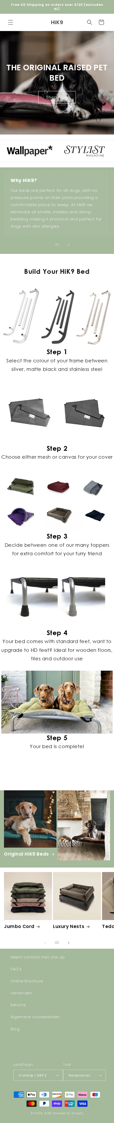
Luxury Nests (68, 926)
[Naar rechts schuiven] (68, 245)
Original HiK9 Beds (26, 854)
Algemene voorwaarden (35, 1017)
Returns (18, 1005)
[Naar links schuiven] (45, 245)
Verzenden (21, 993)
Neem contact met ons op (38, 957)
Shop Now (57, 97)
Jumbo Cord (19, 926)
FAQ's (16, 969)
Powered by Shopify (68, 1113)
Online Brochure (27, 981)
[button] (10, 22)
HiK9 (48, 1113)
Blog (15, 1029)
